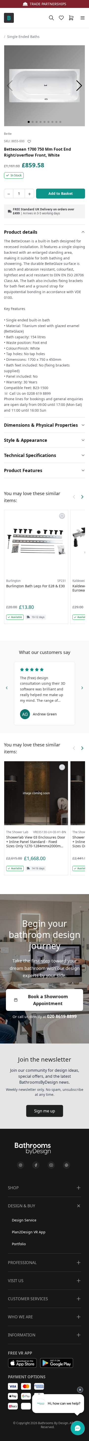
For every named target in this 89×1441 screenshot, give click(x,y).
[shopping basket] (72, 18)
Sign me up (44, 1111)
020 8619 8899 (62, 1016)
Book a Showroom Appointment (48, 999)
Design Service (24, 1220)
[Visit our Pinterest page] (66, 1165)
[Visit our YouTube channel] (51, 1165)
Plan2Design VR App (28, 1232)
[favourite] (62, 18)
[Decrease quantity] (8, 193)
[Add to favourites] (29, 141)
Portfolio (19, 1244)
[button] (79, 85)
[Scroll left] (74, 497)
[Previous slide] (7, 687)
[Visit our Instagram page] (20, 1165)
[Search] (51, 18)
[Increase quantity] (29, 193)
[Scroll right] (82, 497)
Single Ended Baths (23, 36)
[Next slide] (82, 687)
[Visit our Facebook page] (36, 1165)
